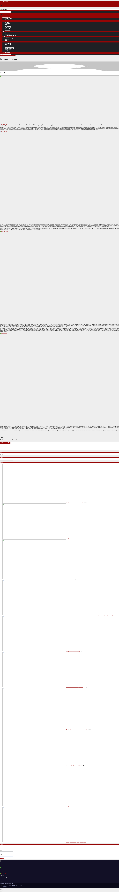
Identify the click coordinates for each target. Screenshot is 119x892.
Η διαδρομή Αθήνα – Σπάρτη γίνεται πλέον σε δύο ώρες (77, 729)
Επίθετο (1, 850)
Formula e (7, 34)
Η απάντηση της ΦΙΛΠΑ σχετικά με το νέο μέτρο (76, 842)
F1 (3, 31)
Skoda (6, 55)
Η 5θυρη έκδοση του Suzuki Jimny (73, 651)
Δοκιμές (7, 19)
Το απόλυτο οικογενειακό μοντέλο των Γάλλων (9, 439)
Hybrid (6, 24)
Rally (6, 40)
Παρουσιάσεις (8, 18)
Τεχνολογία (7, 45)
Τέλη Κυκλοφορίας (9, 47)
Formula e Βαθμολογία (10, 35)
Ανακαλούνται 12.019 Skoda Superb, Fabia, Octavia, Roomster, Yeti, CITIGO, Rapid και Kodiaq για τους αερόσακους (89, 615)
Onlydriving (2, 875)
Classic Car (7, 30)
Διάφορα (4, 41)
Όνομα (1, 847)
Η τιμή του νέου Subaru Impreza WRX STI (74, 502)
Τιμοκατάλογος (6, 52)
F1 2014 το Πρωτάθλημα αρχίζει (6, 440)
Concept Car (8, 28)
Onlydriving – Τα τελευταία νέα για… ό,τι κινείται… (12, 885)
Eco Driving (5, 21)
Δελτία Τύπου (8, 44)
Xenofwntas (3, 72)
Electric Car (8, 26)
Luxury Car (8, 27)
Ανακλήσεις (8, 43)
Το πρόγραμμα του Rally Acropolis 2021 (74, 538)
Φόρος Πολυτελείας (10, 48)
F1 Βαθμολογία (8, 32)
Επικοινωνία (8, 49)
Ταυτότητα (7, 51)
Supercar (7, 22)
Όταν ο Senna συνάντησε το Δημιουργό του (74, 687)
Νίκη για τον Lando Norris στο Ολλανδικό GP (8, 449)
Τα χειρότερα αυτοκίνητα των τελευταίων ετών (75, 806)
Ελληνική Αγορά (6, 17)
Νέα (3, 15)
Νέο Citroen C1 (69, 578)
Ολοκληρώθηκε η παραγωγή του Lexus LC (8, 445)
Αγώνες (6, 39)
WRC (3, 36)
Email (1, 854)
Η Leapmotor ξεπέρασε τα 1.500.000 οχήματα (8, 447)
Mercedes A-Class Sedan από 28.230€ (73, 765)
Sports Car (7, 23)
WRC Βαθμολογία (9, 38)
